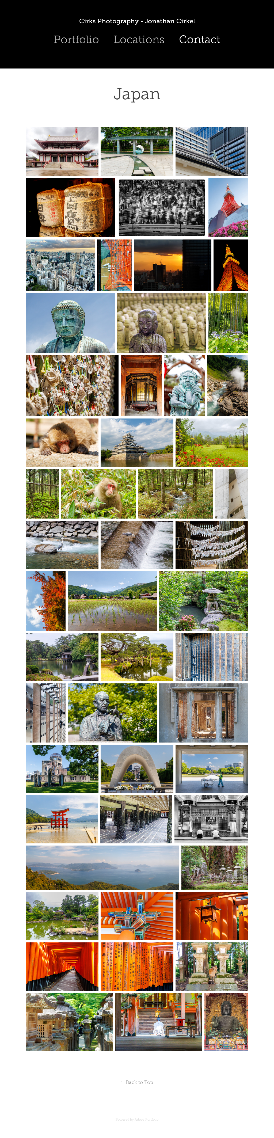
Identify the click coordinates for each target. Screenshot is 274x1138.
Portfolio (76, 39)
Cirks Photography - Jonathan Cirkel (137, 21)
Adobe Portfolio (146, 1119)
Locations (139, 39)
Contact (199, 39)
